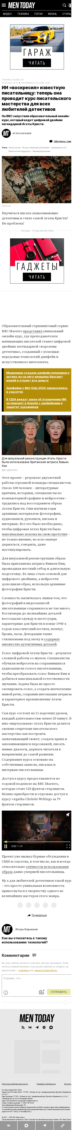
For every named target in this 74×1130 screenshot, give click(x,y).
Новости (18, 80)
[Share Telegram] (44, 1125)
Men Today (21, 5)
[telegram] (35, 1052)
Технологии (14, 153)
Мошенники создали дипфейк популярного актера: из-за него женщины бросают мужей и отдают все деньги (36, 382)
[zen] (42, 1052)
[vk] (28, 1052)
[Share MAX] (26, 1125)
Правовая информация (44, 1109)
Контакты (65, 1109)
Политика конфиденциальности (15, 1109)
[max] (49, 1052)
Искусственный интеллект (35, 153)
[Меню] (4, 5)
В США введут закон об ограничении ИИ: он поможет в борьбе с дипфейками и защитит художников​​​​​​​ (36, 410)
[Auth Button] (68, 5)
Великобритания (41, 156)
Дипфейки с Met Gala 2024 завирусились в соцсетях (26, 397)
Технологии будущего (19, 156)
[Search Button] (62, 5)
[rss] (21, 1052)
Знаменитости (58, 153)
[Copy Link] (62, 1125)
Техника (6, 80)
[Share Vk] (8, 1125)
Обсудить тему (60, 146)
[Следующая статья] (36, 1027)
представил (32, 335)
